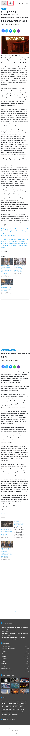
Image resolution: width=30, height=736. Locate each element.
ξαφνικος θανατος (13, 714)
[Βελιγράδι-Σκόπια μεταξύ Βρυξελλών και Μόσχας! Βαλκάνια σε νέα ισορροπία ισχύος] (24, 691)
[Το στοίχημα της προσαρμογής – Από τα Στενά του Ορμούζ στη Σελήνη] (7, 282)
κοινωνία (4, 663)
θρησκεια (4, 658)
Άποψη (4, 651)
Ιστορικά (4, 661)
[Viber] (18, 31)
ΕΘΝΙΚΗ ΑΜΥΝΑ (16, 701)
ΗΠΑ (3, 706)
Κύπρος (4, 666)
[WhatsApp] (14, 31)
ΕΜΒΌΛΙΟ (4, 703)
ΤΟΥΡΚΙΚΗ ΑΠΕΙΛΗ (6, 712)
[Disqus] (15, 322)
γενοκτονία (21, 712)
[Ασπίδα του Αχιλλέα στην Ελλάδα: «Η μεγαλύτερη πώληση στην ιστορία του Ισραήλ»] (5, 691)
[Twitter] (6, 31)
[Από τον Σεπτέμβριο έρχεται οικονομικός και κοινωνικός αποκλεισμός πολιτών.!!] (5, 680)
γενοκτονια (4, 714)
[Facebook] (3, 31)
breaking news (6, 646)
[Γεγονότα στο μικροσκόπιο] (7, 3)
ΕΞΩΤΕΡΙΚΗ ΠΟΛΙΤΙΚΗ (14, 703)
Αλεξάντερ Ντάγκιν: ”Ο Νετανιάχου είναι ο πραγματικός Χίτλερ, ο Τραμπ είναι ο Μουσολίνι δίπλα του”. (19, 269)
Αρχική (15, 733)
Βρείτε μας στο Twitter (9, 719)
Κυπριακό (15, 706)
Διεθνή (3, 8)
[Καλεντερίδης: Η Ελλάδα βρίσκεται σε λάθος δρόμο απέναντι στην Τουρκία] (24, 680)
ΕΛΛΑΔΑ (24, 701)
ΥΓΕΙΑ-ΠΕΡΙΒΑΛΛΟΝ (7, 671)
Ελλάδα (4, 656)
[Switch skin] (19, 4)
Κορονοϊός (8, 706)
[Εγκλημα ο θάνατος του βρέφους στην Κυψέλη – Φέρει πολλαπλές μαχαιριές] (15, 680)
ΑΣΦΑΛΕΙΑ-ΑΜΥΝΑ (6, 701)
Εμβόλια (23, 703)
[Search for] (22, 4)
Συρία (22, 709)
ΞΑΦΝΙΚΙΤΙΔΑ (16, 709)
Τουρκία (14, 712)
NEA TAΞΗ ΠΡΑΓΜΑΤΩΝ (8, 648)
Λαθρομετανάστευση (6, 709)
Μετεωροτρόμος (6, 668)
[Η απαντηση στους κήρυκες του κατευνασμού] (15, 685)
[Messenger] (10, 31)
